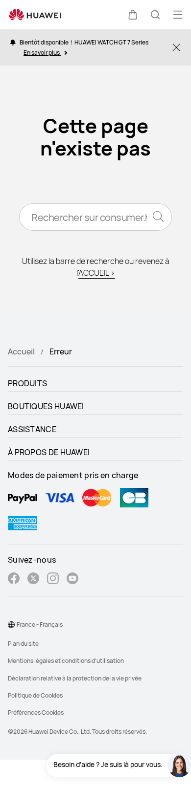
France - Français (40, 624)
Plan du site (23, 643)
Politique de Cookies (35, 695)
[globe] (11, 624)
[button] (132, 14)
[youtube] (72, 579)
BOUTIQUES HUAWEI (46, 406)
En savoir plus (42, 52)
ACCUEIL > (96, 272)
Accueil (21, 351)
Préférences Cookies (36, 712)
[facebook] (14, 579)
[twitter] (33, 579)
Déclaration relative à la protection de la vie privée (75, 678)
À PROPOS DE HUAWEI (49, 452)
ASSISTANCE (32, 429)
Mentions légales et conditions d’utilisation (66, 661)
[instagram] (53, 579)
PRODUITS (27, 383)
